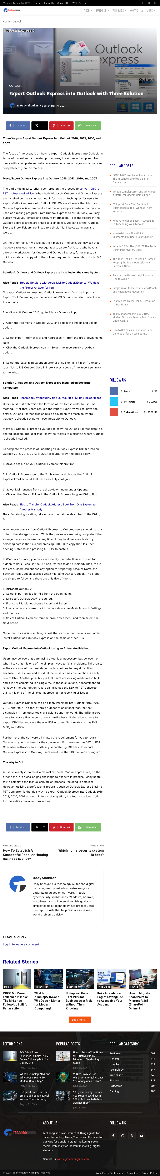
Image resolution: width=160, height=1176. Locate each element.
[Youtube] (141, 1135)
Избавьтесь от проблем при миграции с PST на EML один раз (60, 397)
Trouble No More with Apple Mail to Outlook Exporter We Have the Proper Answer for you (60, 285)
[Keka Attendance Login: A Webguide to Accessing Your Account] (111, 979)
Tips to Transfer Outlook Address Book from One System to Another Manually (58, 507)
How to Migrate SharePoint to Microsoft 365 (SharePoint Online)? (139, 1001)
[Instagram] (148, 3)
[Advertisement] (133, 142)
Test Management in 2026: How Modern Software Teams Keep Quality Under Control (134, 317)
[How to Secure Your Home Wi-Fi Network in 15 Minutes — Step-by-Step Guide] (63, 1056)
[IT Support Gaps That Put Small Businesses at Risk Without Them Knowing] (80, 979)
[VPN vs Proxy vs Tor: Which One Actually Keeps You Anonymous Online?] (63, 1077)
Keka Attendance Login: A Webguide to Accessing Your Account (133, 222)
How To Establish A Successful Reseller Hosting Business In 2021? (25, 855)
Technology (42, 986)
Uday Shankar (29, 105)
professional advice (21, 193)
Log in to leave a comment (21, 944)
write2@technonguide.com (73, 1159)
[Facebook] (142, 3)
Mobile (7, 986)
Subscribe (150, 412)
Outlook (16, 21)
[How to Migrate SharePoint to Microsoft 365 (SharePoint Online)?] (143, 979)
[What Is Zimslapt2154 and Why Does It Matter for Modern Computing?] (48, 979)
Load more (78, 1020)
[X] (154, 3)
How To (134, 986)
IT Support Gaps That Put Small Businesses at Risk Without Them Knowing (132, 208)
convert (85, 188)
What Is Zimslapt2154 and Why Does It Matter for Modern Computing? (134, 193)
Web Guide (104, 986)
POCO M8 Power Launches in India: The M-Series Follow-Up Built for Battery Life (133, 179)
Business (72, 986)
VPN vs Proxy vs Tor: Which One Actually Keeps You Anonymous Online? (88, 1078)
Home (6, 21)
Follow (152, 401)
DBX (93, 188)
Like (154, 391)
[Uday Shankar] (13, 106)
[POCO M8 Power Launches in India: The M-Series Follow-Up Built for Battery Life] (17, 979)
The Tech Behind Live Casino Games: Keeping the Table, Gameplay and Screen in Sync (134, 263)
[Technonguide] (13, 10)
